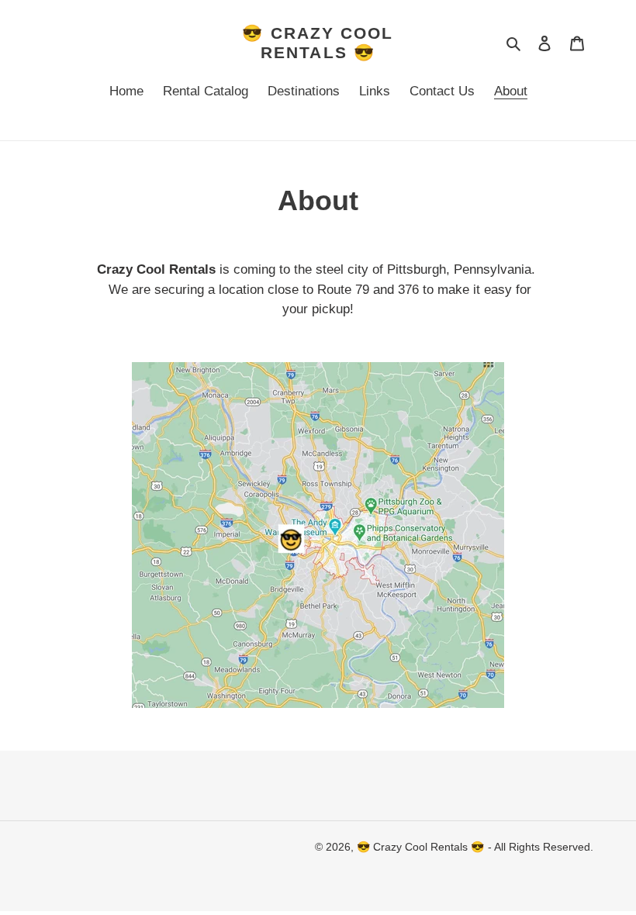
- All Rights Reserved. (540, 847)
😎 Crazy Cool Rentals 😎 (317, 42)
